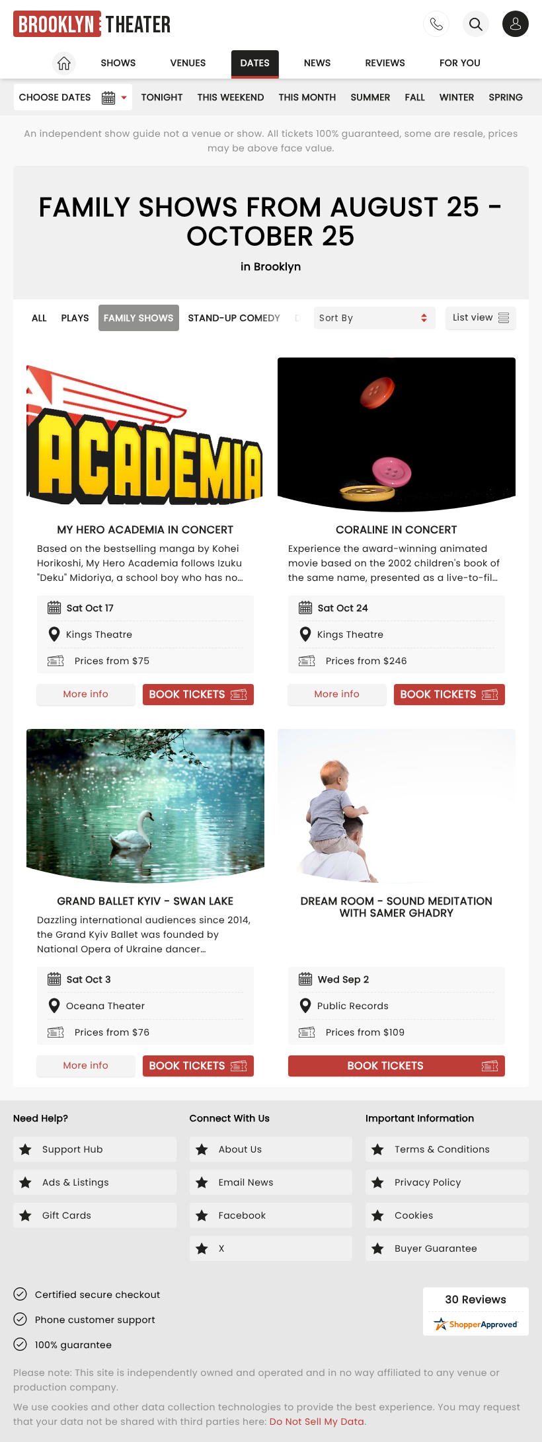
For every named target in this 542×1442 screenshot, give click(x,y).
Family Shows (139, 317)
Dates (255, 62)
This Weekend (231, 97)
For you (460, 62)
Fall (415, 97)
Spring (506, 97)
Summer (371, 97)
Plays (75, 317)
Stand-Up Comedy (234, 317)
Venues (188, 62)
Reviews (386, 62)
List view (473, 317)
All (39, 317)
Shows (118, 62)
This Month (307, 97)
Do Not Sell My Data (317, 1421)
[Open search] (476, 24)
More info (85, 694)
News (317, 62)
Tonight (162, 97)
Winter (457, 97)
